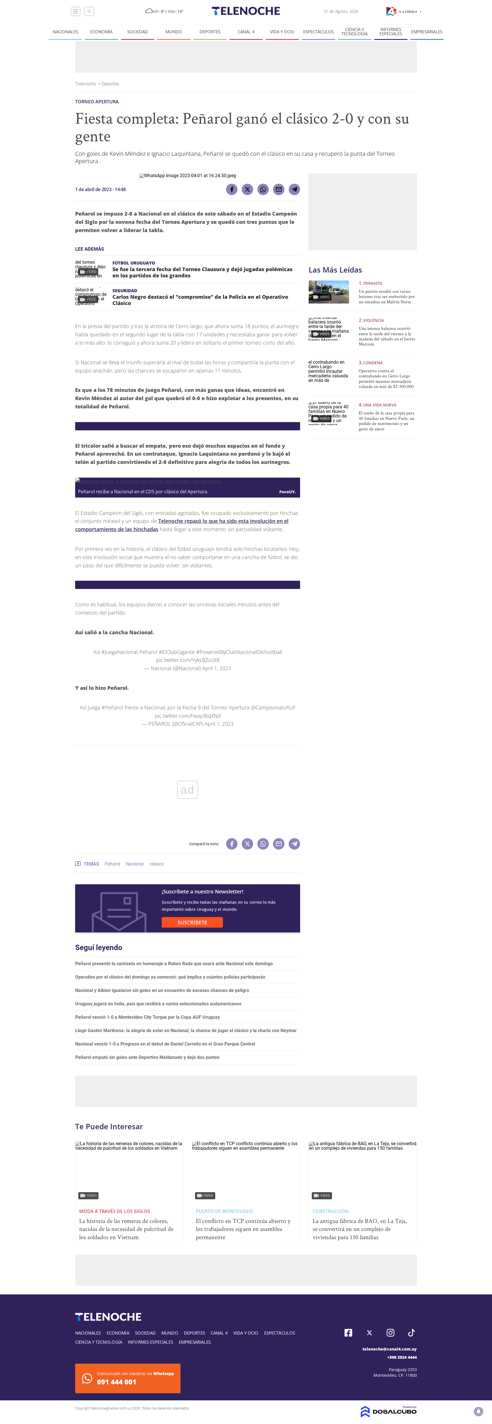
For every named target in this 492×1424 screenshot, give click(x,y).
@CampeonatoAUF (273, 707)
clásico (156, 864)
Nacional (135, 864)
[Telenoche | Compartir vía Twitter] (247, 189)
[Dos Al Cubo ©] (389, 1416)
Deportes (210, 32)
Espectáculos (318, 32)
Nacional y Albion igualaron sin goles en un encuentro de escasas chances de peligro (162, 990)
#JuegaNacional (119, 651)
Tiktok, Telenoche (411, 1333)
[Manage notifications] (478, 1411)
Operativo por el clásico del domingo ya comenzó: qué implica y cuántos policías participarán (170, 977)
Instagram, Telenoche (390, 1333)
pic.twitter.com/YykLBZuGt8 (188, 659)
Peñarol (112, 864)
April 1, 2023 (216, 668)
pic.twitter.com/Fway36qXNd (188, 715)
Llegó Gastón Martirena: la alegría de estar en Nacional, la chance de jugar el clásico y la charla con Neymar (186, 1030)
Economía (101, 32)
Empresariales (426, 32)
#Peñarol (112, 707)
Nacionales (65, 32)
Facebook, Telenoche (348, 1333)
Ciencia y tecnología (354, 31)
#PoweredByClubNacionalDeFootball (239, 651)
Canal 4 (246, 32)
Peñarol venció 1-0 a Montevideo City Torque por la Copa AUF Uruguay (147, 1017)
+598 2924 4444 (402, 1357)
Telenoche (86, 84)
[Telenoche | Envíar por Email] (278, 189)
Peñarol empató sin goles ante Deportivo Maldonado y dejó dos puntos (147, 1057)
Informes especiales (391, 31)
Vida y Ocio (282, 32)
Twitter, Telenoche (369, 1333)
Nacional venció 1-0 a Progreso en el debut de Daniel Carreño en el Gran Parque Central (165, 1044)
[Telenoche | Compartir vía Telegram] (294, 189)
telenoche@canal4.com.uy (389, 1349)
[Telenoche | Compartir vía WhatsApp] (263, 189)
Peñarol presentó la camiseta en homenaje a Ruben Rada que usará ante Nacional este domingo (174, 963)
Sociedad (137, 32)
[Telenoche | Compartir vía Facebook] (231, 189)
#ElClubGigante (177, 651)
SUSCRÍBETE (192, 922)
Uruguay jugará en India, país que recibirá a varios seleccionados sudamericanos (158, 1003)
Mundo (173, 32)
